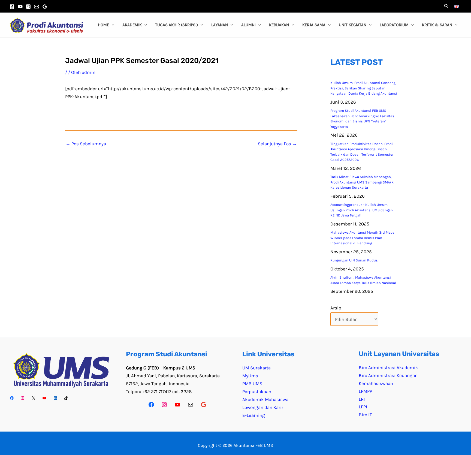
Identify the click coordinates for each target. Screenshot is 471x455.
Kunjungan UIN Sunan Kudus (354, 260)
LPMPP (365, 391)
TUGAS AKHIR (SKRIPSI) (176, 24)
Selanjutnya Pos (277, 143)
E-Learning (253, 415)
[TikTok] (66, 398)
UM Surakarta (256, 367)
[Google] (203, 404)
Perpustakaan (256, 391)
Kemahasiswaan (376, 383)
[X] (33, 398)
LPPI (363, 406)
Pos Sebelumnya (86, 143)
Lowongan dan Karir (262, 407)
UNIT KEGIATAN (352, 24)
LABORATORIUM (394, 24)
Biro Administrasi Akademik (388, 367)
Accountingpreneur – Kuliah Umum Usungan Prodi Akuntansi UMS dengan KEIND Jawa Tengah (361, 210)
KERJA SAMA (313, 24)
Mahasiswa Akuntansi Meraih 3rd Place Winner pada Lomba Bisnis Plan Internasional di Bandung (362, 237)
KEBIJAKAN (279, 24)
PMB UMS (252, 383)
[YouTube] (20, 6)
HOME (103, 24)
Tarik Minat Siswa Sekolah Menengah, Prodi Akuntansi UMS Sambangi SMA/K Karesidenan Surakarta (362, 182)
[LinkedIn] (55, 398)
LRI (362, 399)
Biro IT (365, 414)
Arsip (335, 308)
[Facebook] (12, 6)
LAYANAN (219, 24)
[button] (446, 6)
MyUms (250, 375)
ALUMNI (248, 24)
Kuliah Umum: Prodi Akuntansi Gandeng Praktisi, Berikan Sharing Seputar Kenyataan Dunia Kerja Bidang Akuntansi (363, 88)
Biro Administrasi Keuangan (388, 375)
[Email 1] (36, 6)
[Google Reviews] (44, 6)
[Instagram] (28, 6)
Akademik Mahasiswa (265, 399)
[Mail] (190, 404)
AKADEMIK (132, 24)
